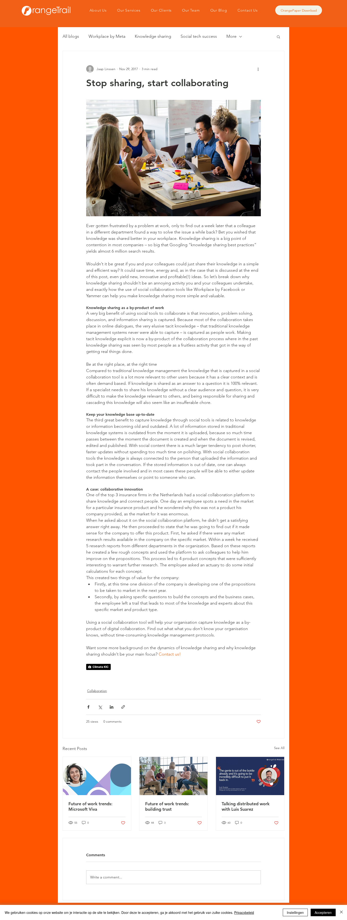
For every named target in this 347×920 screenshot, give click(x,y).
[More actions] (258, 69)
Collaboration (97, 691)
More (231, 36)
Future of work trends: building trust (167, 806)
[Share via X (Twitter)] (100, 707)
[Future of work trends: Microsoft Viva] (97, 776)
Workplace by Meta (107, 36)
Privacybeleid (244, 912)
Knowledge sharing (153, 36)
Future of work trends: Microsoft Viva (90, 806)
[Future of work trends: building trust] (174, 776)
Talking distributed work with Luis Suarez (246, 806)
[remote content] (173, 667)
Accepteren (323, 912)
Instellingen (295, 912)
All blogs (71, 36)
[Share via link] (123, 707)
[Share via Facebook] (88, 707)
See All (279, 748)
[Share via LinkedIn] (111, 707)
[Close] (341, 912)
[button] (278, 36)
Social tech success (199, 36)
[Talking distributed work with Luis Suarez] (250, 776)
